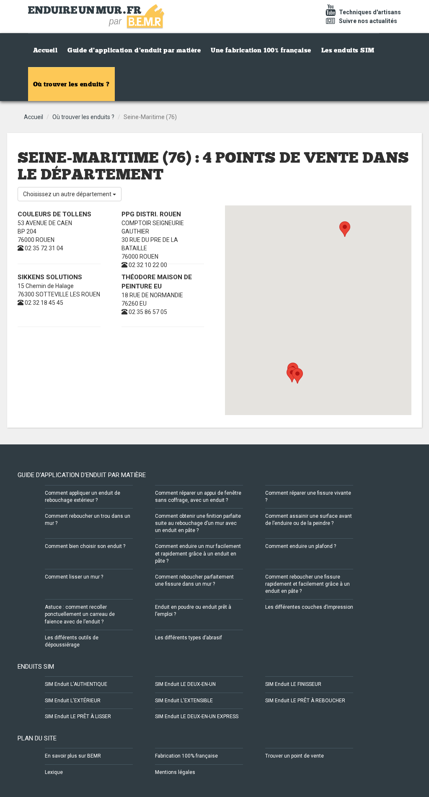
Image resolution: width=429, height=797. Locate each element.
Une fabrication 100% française (261, 50)
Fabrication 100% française (186, 756)
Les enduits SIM (348, 50)
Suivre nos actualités (367, 21)
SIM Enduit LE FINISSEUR (293, 684)
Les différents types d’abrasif (188, 638)
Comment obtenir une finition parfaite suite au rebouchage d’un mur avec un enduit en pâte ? (198, 523)
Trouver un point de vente (294, 756)
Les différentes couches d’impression (309, 607)
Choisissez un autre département (68, 194)
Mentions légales (175, 772)
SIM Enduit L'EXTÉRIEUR (73, 701)
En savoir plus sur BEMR (73, 756)
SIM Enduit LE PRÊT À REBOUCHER (305, 701)
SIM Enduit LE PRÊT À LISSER (78, 716)
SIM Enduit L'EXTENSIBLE (184, 701)
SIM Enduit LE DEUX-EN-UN (185, 684)
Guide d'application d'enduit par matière (134, 50)
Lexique (54, 772)
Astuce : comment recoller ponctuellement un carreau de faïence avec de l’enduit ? (80, 614)
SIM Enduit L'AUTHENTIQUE (76, 684)
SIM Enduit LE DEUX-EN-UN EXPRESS (196, 716)
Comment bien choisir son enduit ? (85, 546)
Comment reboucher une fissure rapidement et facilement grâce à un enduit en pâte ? (307, 584)
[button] (297, 376)
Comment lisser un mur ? (74, 577)
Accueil (45, 50)
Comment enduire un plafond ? (300, 546)
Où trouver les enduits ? (71, 84)
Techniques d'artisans (369, 12)
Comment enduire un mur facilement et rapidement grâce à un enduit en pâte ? (198, 553)
